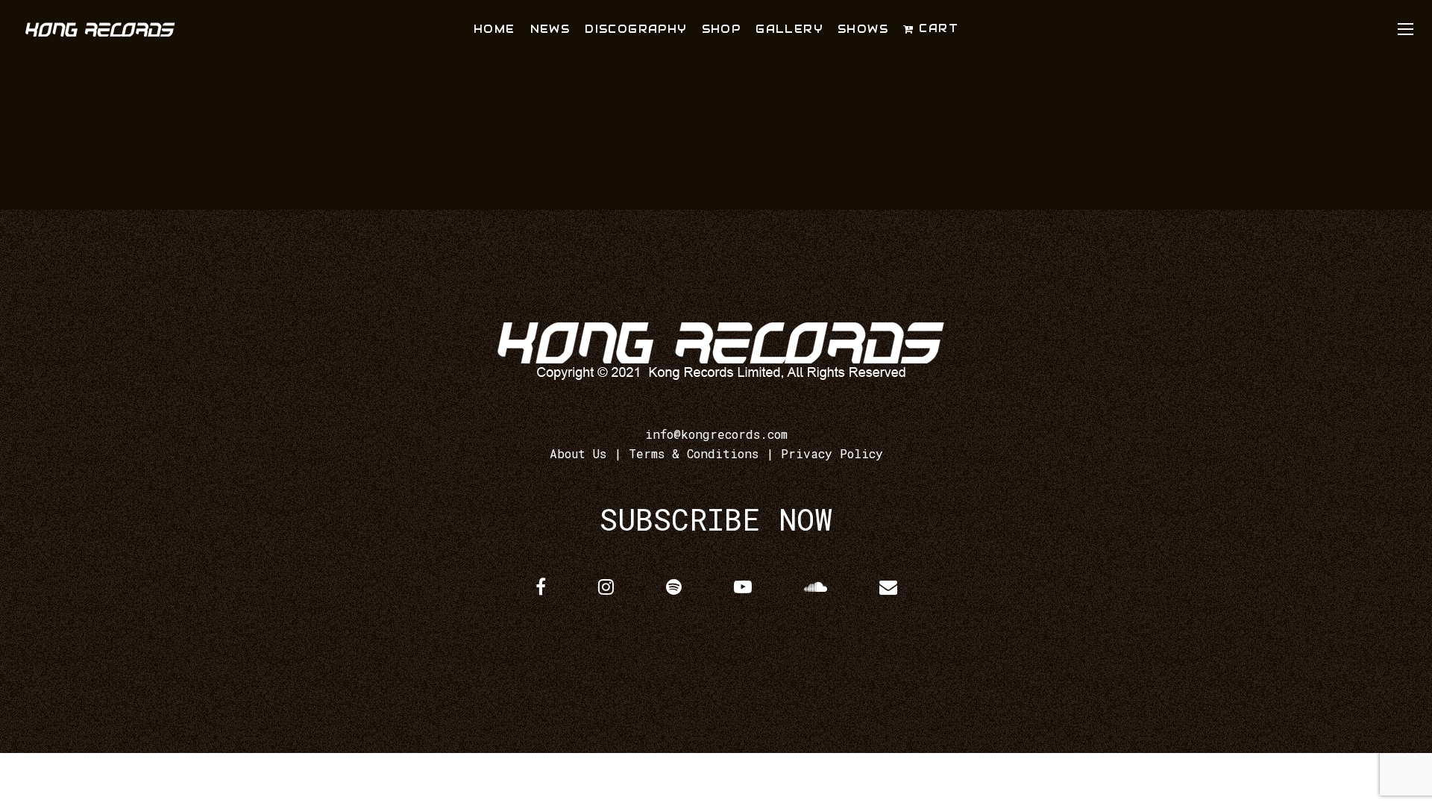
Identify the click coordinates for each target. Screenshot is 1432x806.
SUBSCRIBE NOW (716, 519)
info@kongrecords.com (716, 434)
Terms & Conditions (694, 453)
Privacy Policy (832, 453)
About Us (578, 453)
